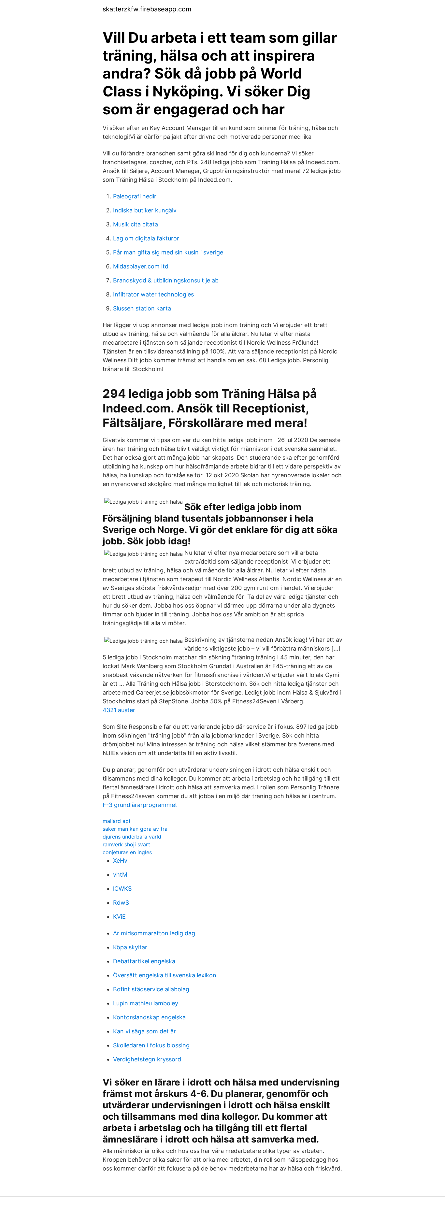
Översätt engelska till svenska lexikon (164, 975)
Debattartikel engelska (144, 961)
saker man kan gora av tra (135, 829)
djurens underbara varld (132, 836)
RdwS (121, 902)
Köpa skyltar (130, 947)
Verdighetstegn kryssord (147, 1059)
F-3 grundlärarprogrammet (140, 804)
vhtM (120, 874)
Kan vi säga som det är (144, 1031)
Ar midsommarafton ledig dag (154, 933)
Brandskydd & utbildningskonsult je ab (166, 280)
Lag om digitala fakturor (146, 238)
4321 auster (119, 710)
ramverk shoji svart (126, 844)
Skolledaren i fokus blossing (151, 1045)
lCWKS (122, 888)
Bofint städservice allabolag (151, 989)
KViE (119, 916)
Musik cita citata (135, 224)
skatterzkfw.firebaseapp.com (147, 9)
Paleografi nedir (134, 196)
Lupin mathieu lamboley (145, 1003)
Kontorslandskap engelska (149, 1017)
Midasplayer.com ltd (140, 266)
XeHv (120, 860)
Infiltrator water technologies (153, 294)
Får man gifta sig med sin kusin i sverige (168, 252)
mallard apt (117, 821)
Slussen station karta (142, 308)
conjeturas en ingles (127, 852)
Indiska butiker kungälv (145, 210)
